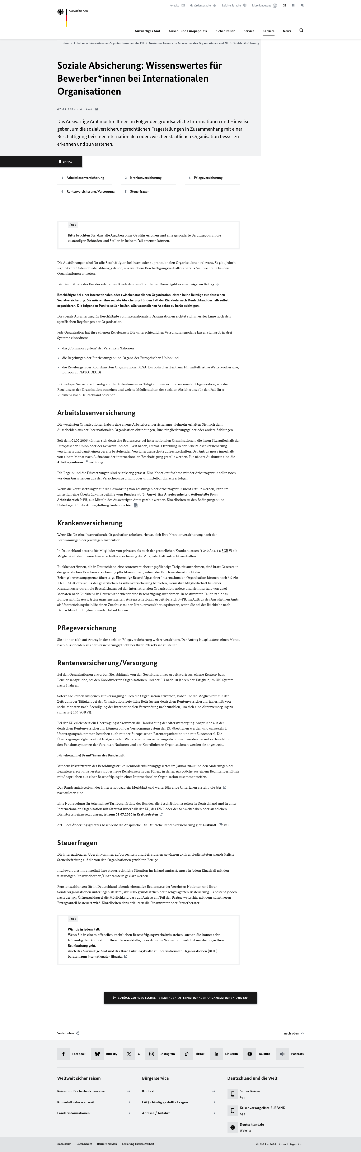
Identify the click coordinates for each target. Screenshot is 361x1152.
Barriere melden (107, 1144)
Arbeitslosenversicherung (85, 178)
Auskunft (209, 825)
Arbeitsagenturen (70, 462)
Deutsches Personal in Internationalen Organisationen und (188, 43)
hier (218, 787)
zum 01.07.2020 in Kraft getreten (133, 814)
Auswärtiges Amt (147, 31)
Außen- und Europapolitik (188, 31)
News (287, 31)
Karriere (269, 32)
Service (249, 31)
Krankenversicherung (146, 178)
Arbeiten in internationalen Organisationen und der (109, 43)
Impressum (64, 1144)
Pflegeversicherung (208, 178)
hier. (129, 505)
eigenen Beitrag (202, 284)
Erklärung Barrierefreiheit (138, 1144)
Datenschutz (84, 1144)
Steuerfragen (139, 191)
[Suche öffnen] (301, 30)
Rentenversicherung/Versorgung (89, 191)
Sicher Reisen (225, 31)
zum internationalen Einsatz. (101, 956)
